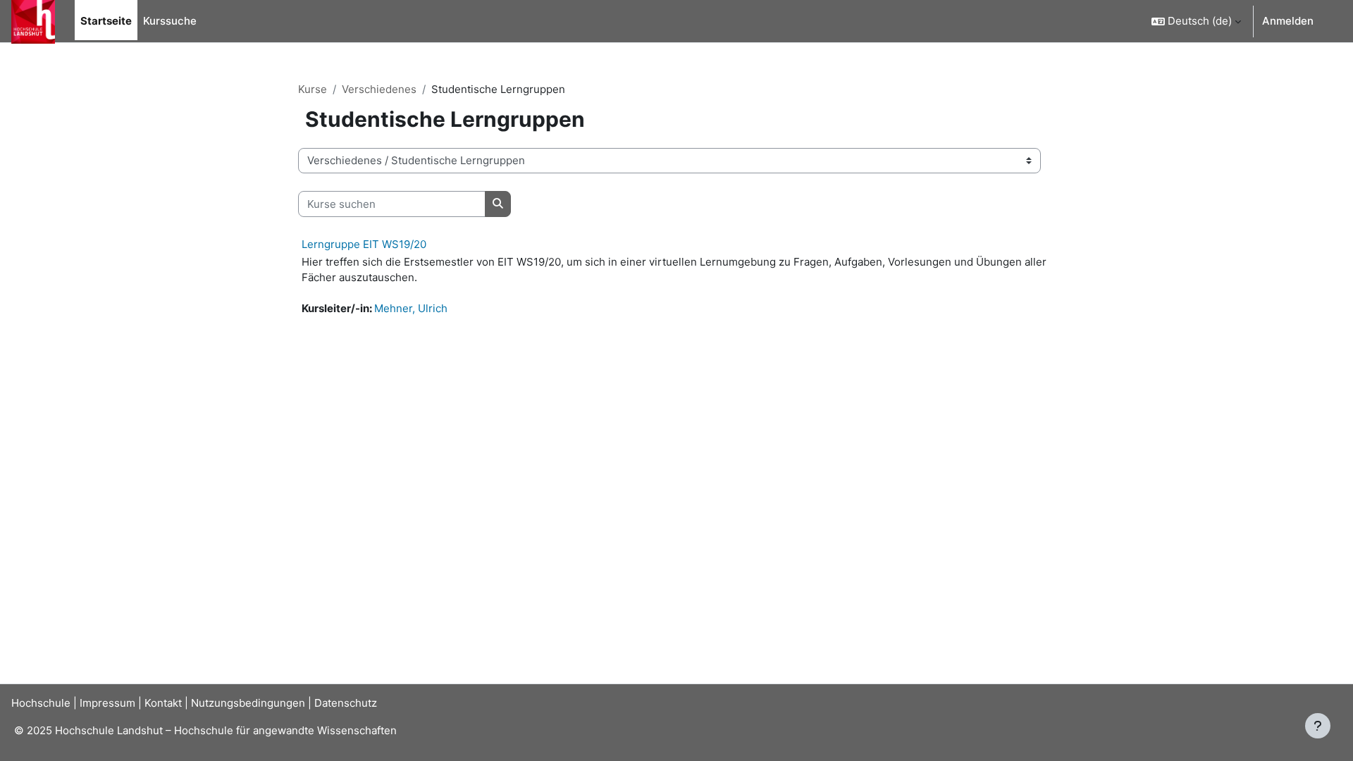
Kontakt (163, 703)
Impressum (107, 703)
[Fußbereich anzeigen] (1317, 725)
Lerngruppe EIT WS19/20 (364, 244)
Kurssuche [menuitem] (170, 20)
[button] (1196, 21)
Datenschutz (345, 703)
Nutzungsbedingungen (248, 703)
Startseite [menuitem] (106, 20)
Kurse (312, 89)
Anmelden (1288, 20)
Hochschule (40, 703)
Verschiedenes (379, 89)
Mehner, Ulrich (410, 308)
